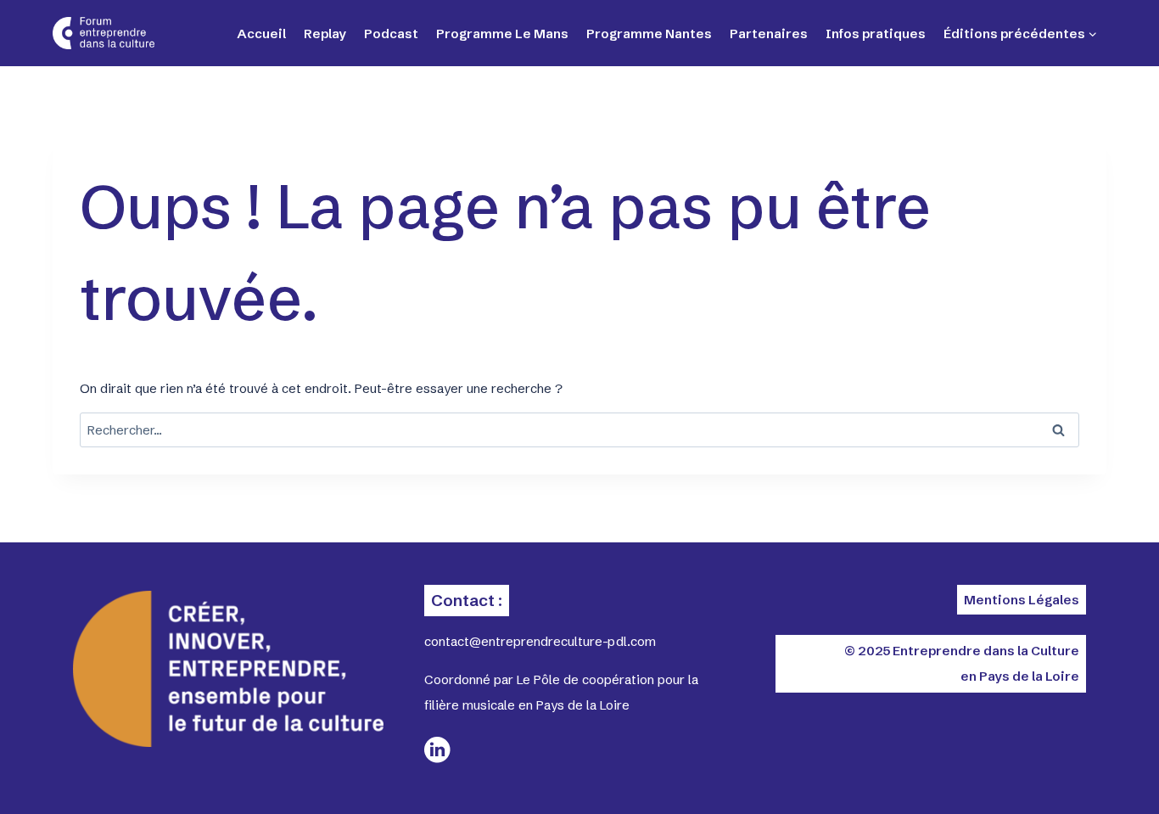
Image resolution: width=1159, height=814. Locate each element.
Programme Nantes (649, 33)
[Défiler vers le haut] (1082, 771)
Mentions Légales (1021, 600)
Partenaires (769, 33)
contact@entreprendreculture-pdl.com (540, 641)
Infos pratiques (876, 33)
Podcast (391, 33)
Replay (325, 33)
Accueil (261, 33)
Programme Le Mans (502, 33)
